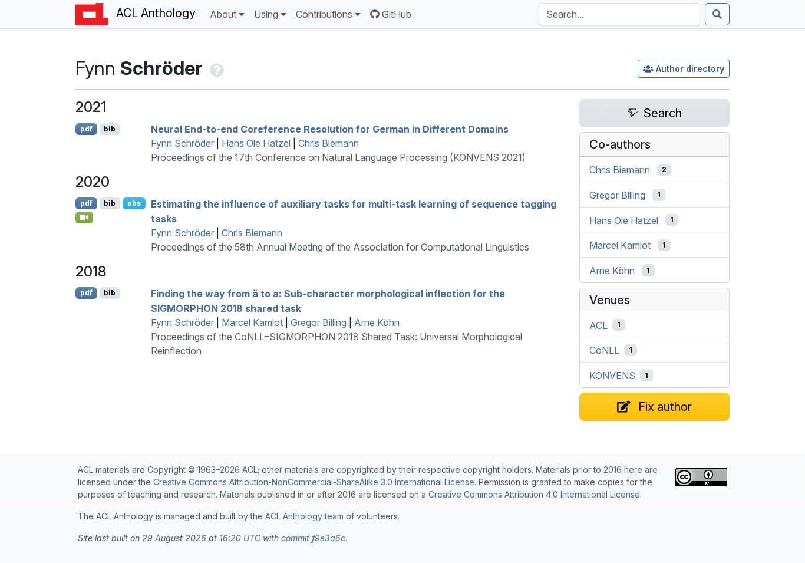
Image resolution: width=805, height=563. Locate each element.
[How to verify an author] (215, 68)
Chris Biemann (328, 143)
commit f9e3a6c (313, 538)
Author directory (690, 69)
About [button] (223, 14)
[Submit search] (717, 14)
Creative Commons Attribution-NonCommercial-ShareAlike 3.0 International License (313, 482)
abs (134, 203)
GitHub (396, 14)
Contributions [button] (324, 14)
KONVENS (612, 375)
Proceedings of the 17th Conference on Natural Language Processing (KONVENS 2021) (338, 157)
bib (110, 128)
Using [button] (266, 14)
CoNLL (604, 350)
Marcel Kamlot (252, 322)
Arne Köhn (377, 322)
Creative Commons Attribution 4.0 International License (534, 494)
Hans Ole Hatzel (256, 143)
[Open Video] (84, 217)
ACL (598, 325)
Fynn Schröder (182, 143)
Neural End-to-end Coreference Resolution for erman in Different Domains (330, 129)
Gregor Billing (319, 322)
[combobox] (619, 14)
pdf (86, 128)
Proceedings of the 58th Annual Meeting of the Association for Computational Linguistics (340, 247)
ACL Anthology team (304, 516)
